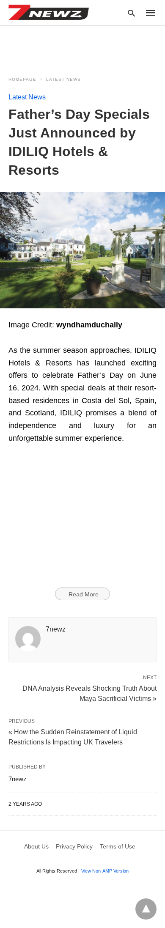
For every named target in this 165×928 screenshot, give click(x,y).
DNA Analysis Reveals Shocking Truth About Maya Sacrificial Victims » (89, 693)
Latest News (63, 79)
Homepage (22, 79)
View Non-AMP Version (105, 870)
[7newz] (48, 12)
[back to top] (146, 909)
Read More (84, 594)
